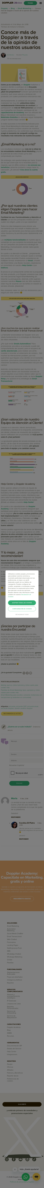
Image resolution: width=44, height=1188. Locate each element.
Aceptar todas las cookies (22, 603)
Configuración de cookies (22, 609)
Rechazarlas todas (22, 614)
